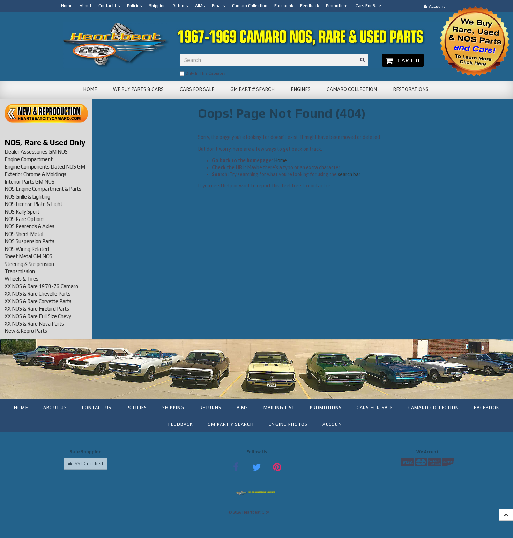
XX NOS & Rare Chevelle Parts (37, 294)
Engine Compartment (29, 159)
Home (280, 160)
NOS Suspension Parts (29, 241)
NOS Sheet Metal (24, 234)
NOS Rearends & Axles (29, 226)
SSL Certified (87, 463)
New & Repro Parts (26, 331)
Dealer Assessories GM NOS (36, 152)
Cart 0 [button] (407, 60)
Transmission (20, 271)
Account (436, 6)
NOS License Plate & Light (33, 204)
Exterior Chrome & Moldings (35, 174)
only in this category (204, 73)
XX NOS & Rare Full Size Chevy (38, 316)
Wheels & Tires (21, 279)
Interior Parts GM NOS (29, 182)
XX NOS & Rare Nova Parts (34, 324)
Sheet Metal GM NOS (28, 256)
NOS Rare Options (25, 219)
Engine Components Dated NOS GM (45, 167)
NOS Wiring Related (27, 249)
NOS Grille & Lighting (27, 197)
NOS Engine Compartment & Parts (43, 189)
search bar (349, 174)
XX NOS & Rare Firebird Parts (37, 309)
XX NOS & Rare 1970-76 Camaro (41, 286)
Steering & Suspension (29, 264)
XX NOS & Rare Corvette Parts (38, 301)
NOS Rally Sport (22, 212)
